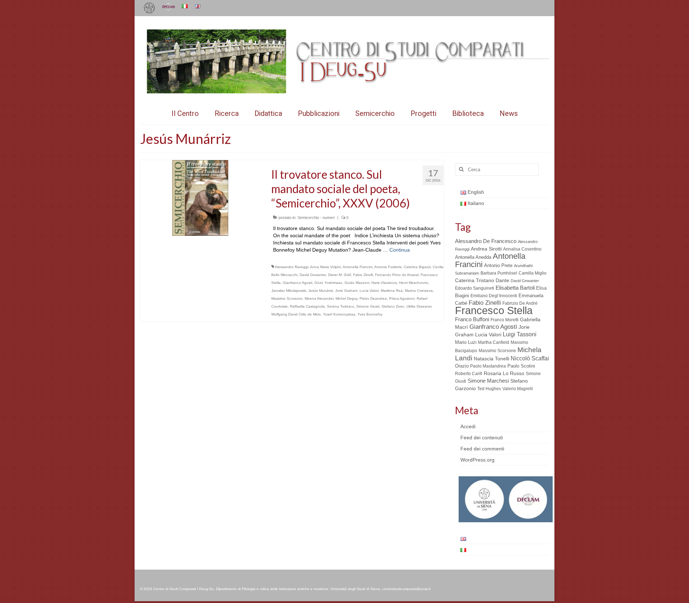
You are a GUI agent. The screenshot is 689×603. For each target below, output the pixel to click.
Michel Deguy (346, 298)
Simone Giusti (367, 306)
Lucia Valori (369, 291)
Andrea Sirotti (486, 249)
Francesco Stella (494, 310)
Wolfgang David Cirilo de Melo (296, 314)
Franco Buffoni (472, 319)
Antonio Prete (498, 265)
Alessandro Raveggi (291, 267)
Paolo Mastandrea (488, 366)
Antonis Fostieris (388, 267)
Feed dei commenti (482, 449)
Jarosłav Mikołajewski (288, 291)
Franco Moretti (505, 319)
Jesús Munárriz (320, 291)
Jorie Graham (346, 291)
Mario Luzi (466, 342)
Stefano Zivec (392, 306)
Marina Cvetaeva (419, 291)
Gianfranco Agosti (297, 283)
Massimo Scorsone (287, 298)
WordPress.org (477, 460)
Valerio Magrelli (517, 388)
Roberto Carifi (468, 373)
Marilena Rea (392, 291)
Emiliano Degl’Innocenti (493, 295)
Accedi (467, 426)
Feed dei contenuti (481, 437)
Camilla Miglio (533, 273)
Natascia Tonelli (491, 358)
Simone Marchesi (488, 381)
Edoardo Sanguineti (474, 288)
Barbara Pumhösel (499, 273)
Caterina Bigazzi (417, 267)
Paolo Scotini (521, 366)
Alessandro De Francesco (485, 241)
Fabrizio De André (520, 303)
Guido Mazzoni (356, 283)
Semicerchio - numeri (315, 217)
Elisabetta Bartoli (515, 288)
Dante (502, 280)
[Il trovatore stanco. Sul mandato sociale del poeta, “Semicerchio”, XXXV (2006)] (200, 197)
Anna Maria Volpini (325, 267)
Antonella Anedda (473, 257)
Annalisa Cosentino (522, 249)
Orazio (462, 366)
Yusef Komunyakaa (339, 314)
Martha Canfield (493, 342)
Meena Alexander (319, 298)
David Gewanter (313, 275)
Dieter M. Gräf (339, 275)
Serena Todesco (340, 306)
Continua (399, 250)
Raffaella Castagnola (307, 306)
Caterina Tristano (474, 280)
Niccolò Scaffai (530, 358)
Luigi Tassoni (519, 334)
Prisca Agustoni (401, 298)
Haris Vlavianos (384, 283)
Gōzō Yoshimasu (328, 283)
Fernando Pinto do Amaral (396, 275)
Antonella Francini (357, 267)
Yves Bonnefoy (370, 314)
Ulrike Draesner (419, 306)
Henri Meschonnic (413, 283)
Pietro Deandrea (373, 298)
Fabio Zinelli (363, 275)
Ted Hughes (489, 388)
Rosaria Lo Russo (504, 373)
